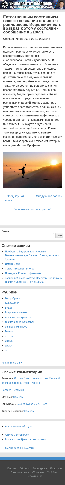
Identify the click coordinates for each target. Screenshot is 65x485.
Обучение (38, 472)
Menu (59, 13)
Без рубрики (12, 298)
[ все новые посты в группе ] (32, 209)
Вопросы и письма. (16, 312)
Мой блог (52, 472)
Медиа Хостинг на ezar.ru (19, 448)
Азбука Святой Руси (17, 434)
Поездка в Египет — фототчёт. (23, 273)
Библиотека (12, 303)
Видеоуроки (40, 468)
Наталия (6, 389)
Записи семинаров (16, 326)
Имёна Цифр (12, 263)
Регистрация (34, 476)
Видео (8, 307)
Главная (11, 468)
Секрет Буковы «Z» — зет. (20, 268)
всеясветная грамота (18, 317)
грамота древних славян (19, 321)
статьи (9, 336)
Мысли (9, 331)
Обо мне (25, 468)
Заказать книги (20, 472)
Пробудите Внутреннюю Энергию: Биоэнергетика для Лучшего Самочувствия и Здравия (32, 255)
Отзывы (19, 389)
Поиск (5, 231)
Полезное (56, 468)
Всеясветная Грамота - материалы (25, 439)
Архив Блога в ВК (12, 362)
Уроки (8, 345)
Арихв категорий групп (18, 426)
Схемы (9, 340)
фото (8, 350)
